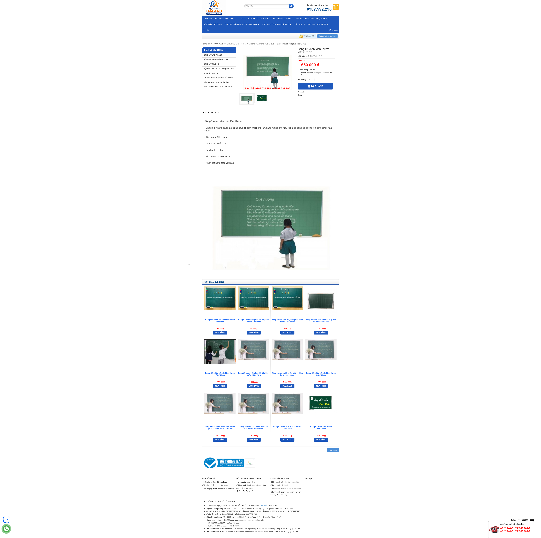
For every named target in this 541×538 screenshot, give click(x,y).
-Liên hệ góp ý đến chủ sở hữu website (218, 489)
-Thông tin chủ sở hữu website (214, 482)
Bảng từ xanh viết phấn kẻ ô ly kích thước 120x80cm (253, 321)
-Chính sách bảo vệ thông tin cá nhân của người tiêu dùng (285, 493)
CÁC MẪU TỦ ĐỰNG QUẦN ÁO (276, 24)
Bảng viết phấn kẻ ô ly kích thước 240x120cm (321, 374)
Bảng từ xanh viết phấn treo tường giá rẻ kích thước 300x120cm (220, 428)
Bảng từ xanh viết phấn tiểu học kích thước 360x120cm (254, 428)
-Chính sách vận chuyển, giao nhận (284, 482)
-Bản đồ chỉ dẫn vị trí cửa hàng (215, 485)
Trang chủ (207, 19)
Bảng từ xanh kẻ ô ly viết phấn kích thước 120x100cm (287, 321)
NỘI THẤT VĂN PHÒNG (225, 19)
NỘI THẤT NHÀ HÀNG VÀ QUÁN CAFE (313, 19)
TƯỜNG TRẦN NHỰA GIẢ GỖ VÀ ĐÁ (241, 24)
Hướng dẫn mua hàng (327, 36)
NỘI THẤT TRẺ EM (211, 24)
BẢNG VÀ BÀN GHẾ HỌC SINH (254, 19)
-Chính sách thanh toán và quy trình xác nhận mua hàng (251, 486)
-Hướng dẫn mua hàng (245, 482)
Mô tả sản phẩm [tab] (211, 113)
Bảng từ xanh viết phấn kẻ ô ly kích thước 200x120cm (287, 374)
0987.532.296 (319, 9)
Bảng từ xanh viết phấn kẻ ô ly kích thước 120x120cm (321, 321)
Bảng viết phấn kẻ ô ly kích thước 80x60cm (220, 321)
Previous (235, 69)
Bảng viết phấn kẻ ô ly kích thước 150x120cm (220, 374)
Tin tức (206, 30)
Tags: (300, 95)
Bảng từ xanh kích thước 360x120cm (321, 428)
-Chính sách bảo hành (279, 485)
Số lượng (302, 80)
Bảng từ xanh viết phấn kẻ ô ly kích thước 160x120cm (253, 374)
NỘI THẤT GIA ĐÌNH (282, 19)
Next (299, 69)
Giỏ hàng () (309, 36)
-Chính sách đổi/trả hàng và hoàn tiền (285, 489)
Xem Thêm (332, 451)
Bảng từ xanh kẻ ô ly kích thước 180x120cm (287, 428)
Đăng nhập (333, 30)
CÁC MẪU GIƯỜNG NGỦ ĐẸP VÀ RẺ (311, 24)
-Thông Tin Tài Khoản (245, 491)
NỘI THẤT (264, 506)
